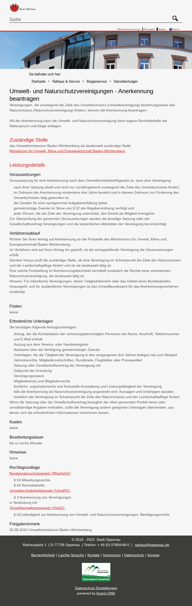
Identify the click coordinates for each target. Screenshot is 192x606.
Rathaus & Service (66, 81)
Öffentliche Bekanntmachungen (129, 29)
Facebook (176, 29)
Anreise (154, 555)
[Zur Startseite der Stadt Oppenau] (27, 12)
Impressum (112, 555)
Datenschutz (134, 555)
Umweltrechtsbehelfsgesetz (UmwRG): (40, 491)
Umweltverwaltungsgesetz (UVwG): (37, 508)
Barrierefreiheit (43, 555)
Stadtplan (162, 29)
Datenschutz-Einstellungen (96, 588)
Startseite (39, 81)
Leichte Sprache (71, 555)
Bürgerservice (97, 81)
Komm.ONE (105, 593)
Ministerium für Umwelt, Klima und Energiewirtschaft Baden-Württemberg (67, 151)
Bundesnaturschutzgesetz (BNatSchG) (40, 473)
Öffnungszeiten (149, 29)
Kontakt (94, 555)
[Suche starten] (173, 16)
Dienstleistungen (126, 81)
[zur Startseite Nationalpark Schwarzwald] (96, 580)
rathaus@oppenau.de (152, 545)
